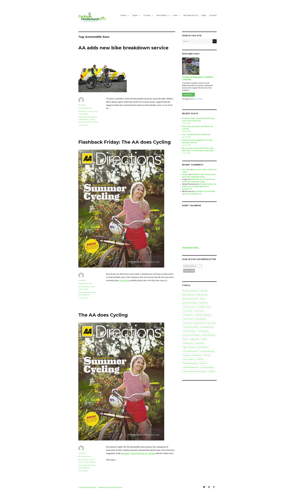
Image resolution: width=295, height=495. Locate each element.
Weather (211, 371)
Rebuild (200, 359)
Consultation (187, 315)
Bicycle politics (84, 287)
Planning (207, 355)
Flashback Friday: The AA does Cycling (124, 142)
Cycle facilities (200, 319)
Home (123, 15)
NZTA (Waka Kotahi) (190, 351)
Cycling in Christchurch (87, 487)
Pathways (186, 355)
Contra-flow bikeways (203, 315)
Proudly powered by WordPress (110, 487)
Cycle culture (188, 319)
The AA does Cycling (103, 315)
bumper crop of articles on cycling (138, 453)
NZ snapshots (203, 347)
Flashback (92, 462)
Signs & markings (207, 367)
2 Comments (83, 298)
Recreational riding (190, 363)
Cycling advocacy (207, 327)
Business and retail (190, 303)
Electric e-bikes (92, 122)
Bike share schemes (190, 299)
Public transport (189, 359)
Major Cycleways (189, 347)
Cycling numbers (189, 331)
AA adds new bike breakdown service (123, 48)
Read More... (188, 95)
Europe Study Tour (208, 335)
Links (175, 15)
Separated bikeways (190, 367)
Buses (202, 299)
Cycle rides (211, 323)
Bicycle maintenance (191, 291)
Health (204, 339)
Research (203, 363)
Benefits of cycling (85, 111)
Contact (213, 15)
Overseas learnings (207, 351)
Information (161, 15)
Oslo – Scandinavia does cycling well (196, 134)
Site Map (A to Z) (190, 15)
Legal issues (199, 343)
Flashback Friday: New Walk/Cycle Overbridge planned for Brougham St (199, 186)
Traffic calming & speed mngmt (194, 371)
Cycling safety (203, 331)
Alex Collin (186, 170)
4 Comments (83, 125)
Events (185, 339)
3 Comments (83, 471)
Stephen (185, 174)
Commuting (187, 311)
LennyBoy (82, 105)
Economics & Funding (191, 335)
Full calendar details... (190, 248)
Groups (146, 15)
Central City (203, 303)
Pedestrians (196, 355)
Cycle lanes (187, 323)
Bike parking (202, 295)
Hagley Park (194, 339)
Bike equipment (189, 295)
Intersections (188, 343)
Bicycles (204, 291)
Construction (199, 311)
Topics (135, 15)
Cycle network (199, 323)
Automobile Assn (84, 117)
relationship (124, 280)
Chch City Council (189, 307)
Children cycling (204, 307)
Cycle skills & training (190, 327)
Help (204, 15)
